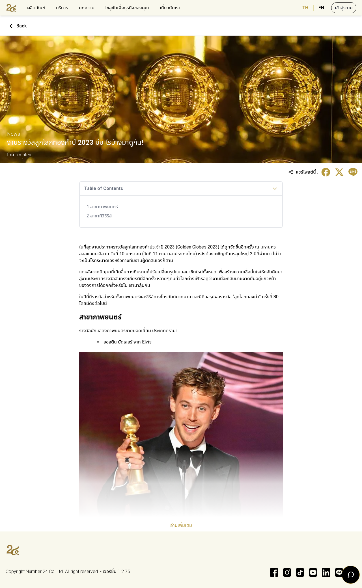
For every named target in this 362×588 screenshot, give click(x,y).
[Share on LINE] (352, 172)
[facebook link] (274, 572)
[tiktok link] (300, 572)
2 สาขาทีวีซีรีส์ (99, 216)
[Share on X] (339, 172)
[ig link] (287, 572)
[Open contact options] (351, 575)
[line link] (339, 572)
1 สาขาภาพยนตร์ (102, 206)
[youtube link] (313, 572)
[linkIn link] (326, 572)
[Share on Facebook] (325, 172)
